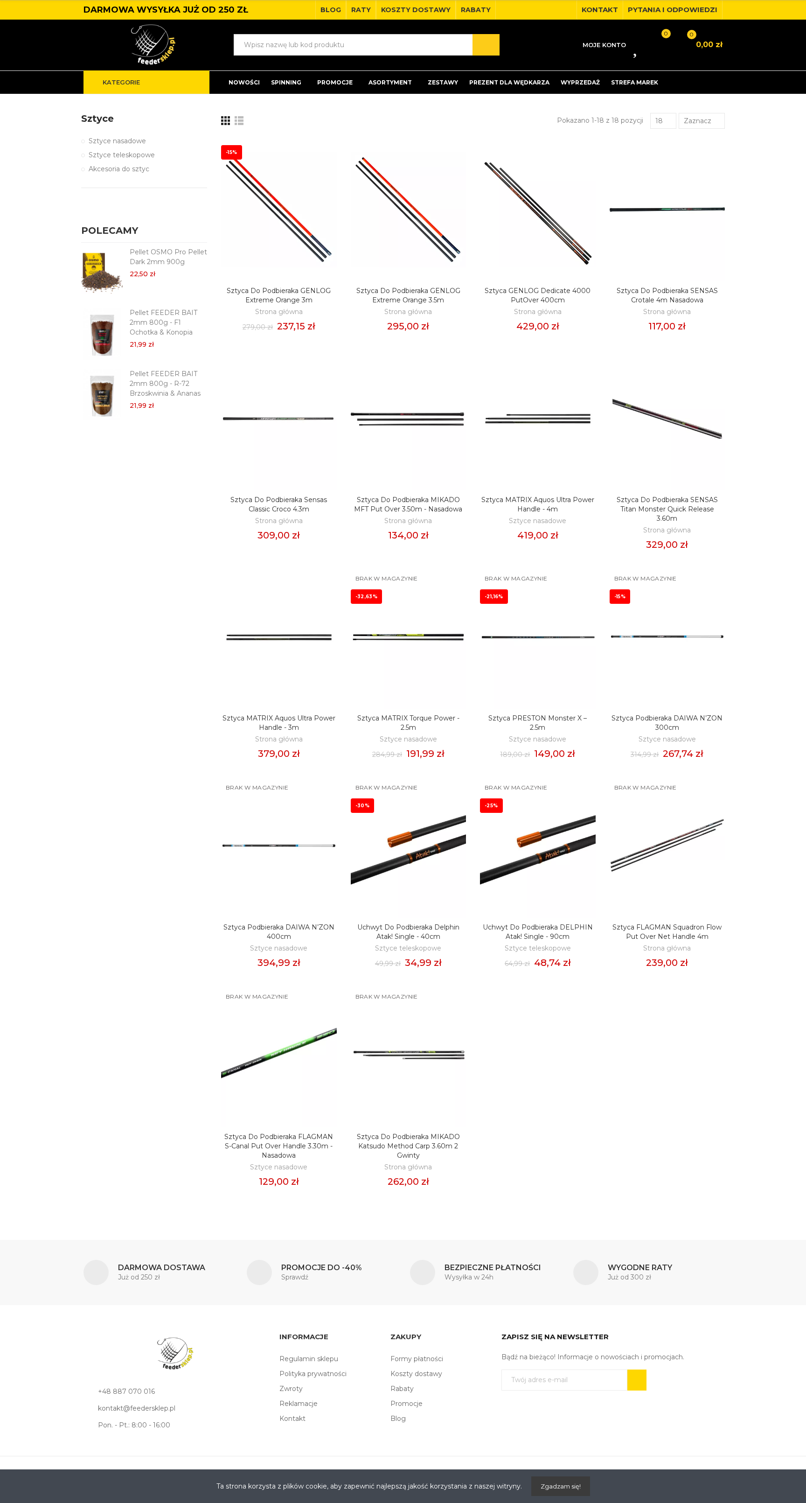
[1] (636, 1380)
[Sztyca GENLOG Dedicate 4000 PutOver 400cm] (538, 209)
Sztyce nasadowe (537, 521)
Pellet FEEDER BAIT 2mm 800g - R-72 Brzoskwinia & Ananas (165, 384)
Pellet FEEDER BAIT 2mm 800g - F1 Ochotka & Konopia (163, 322)
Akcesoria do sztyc (119, 169)
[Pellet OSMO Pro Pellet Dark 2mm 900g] (102, 273)
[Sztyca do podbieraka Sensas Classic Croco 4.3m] (279, 418)
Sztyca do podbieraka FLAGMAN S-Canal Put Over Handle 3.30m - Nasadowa (278, 1146)
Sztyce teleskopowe (408, 948)
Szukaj (486, 45)
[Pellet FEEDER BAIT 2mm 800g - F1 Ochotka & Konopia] (102, 333)
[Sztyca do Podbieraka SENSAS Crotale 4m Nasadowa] (667, 209)
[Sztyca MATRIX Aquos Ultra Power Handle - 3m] (279, 637)
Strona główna (279, 312)
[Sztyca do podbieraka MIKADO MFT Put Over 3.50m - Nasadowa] (408, 418)
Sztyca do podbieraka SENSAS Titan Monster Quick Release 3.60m (667, 509)
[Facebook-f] (551, 9)
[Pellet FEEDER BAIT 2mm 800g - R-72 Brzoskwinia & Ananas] (102, 394)
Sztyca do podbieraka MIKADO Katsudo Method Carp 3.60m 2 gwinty (408, 1146)
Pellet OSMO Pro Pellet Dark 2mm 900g (168, 257)
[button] (330, 10)
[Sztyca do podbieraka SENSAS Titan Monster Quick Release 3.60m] (667, 418)
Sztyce (97, 118)
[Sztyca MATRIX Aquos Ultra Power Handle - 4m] (538, 418)
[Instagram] (566, 9)
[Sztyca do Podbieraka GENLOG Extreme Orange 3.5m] (408, 209)
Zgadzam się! (561, 1486)
